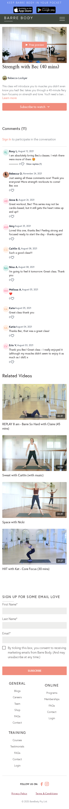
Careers (17, 697)
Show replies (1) (34, 164)
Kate (12, 308)
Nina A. (13, 267)
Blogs (17, 691)
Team (17, 703)
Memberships (51, 699)
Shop (17, 710)
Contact (17, 722)
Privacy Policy (19, 793)
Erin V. (13, 345)
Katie (12, 326)
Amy (12, 226)
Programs (51, 693)
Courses (17, 740)
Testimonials (17, 746)
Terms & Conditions (47, 793)
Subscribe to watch (32, 107)
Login (52, 718)
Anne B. (13, 200)
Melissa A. (15, 289)
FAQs (17, 716)
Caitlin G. (15, 248)
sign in (6, 139)
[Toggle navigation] (62, 19)
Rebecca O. (16, 173)
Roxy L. (13, 151)
